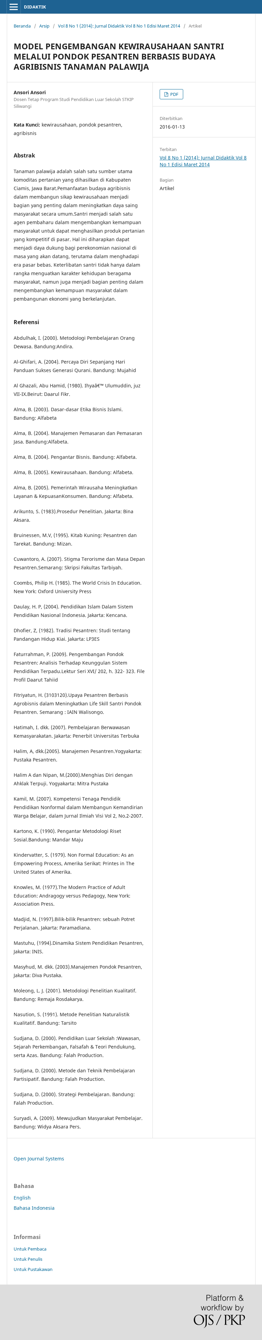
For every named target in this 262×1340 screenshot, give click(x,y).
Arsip (44, 26)
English (22, 1197)
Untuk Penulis (28, 1259)
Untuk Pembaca (30, 1249)
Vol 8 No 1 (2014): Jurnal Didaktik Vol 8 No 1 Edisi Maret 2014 (119, 26)
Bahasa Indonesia (34, 1208)
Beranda (22, 26)
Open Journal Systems (39, 1158)
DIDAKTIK (35, 7)
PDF (173, 94)
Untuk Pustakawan (33, 1269)
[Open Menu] (13, 7)
